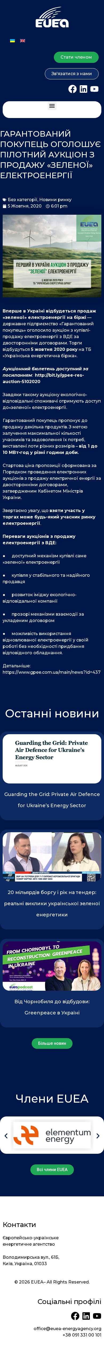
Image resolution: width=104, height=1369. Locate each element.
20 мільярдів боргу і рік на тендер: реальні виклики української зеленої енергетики (52, 903)
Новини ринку (55, 199)
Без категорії (22, 199)
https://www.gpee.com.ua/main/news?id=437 (52, 672)
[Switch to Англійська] (23, 40)
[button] (52, 105)
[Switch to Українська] (12, 40)
